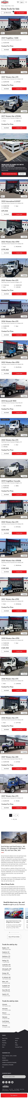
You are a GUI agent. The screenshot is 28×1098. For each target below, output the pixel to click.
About (16, 1040)
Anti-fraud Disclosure (5, 1090)
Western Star (18, 860)
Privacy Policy (11, 1089)
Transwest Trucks (18, 1047)
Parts (3, 1047)
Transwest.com (6, 1052)
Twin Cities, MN (11, 881)
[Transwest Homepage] (14, 1087)
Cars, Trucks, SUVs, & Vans (9, 1056)
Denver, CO (12, 879)
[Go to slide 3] (13, 932)
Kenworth (11, 862)
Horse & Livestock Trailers (9, 1062)
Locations (17, 1038)
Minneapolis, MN (19, 879)
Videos (16, 1045)
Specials (4, 1040)
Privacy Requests (16, 1089)
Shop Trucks (4, 1038)
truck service (10, 873)
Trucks (2, 6)
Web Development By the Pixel (14, 1090)
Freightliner (23, 860)
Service (3, 1045)
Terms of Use (22, 1089)
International (4, 862)
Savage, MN (6, 879)
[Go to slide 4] (14, 932)
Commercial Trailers (7, 1064)
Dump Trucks (7, 6)
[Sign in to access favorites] (18, 2)
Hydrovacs (5, 1060)
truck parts (3, 873)
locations (19, 877)
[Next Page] (17, 815)
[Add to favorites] (26, 17)
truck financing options (19, 870)
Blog (16, 1042)
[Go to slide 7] (18, 932)
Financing (4, 1042)
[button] (26, 2)
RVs (3, 1067)
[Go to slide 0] (9, 932)
